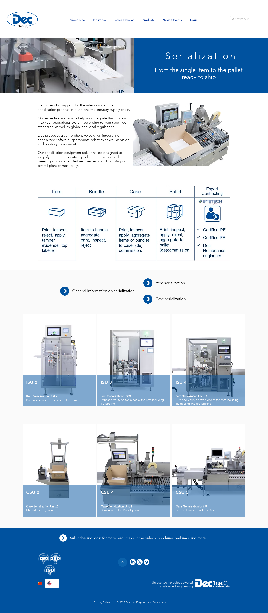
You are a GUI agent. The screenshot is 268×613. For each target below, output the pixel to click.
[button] (77, 20)
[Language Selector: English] (52, 583)
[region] (59, 368)
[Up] (63, 538)
